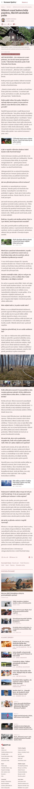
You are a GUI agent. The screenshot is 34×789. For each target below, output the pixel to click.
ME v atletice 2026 (5, 772)
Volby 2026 (3, 750)
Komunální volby (5, 760)
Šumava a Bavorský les (6, 786)
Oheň (2, 565)
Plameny (12, 565)
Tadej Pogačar (21, 756)
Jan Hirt (20, 754)
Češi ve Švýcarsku (5, 788)
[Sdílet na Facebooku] (29, 557)
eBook (4, 24)
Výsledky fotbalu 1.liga (6, 768)
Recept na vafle (21, 774)
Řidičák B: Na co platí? (23, 788)
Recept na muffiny (22, 768)
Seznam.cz (25, 2)
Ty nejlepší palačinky (23, 766)
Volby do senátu (5, 758)
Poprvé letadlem (5, 783)
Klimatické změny (20, 565)
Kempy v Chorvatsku (6, 781)
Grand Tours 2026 (22, 760)
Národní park (15, 563)
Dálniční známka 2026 (23, 783)
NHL (2, 776)
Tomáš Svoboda (11, 19)
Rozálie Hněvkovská (19, 686)
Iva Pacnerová (21, 647)
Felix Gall (20, 758)
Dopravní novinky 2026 (23, 786)
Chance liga (4, 766)
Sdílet (10, 24)
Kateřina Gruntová (23, 667)
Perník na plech (21, 776)
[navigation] (2, 2)
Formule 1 (3, 774)
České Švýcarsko (24, 563)
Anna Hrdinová (21, 657)
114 (15, 24)
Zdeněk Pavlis (21, 696)
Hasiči (7, 565)
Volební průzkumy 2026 (6, 752)
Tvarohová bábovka (22, 772)
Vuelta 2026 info (22, 750)
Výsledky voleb (4, 754)
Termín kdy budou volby (6, 756)
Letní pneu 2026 (22, 781)
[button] (17, 36)
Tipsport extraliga (5, 770)
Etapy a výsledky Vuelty (23, 752)
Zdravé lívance (21, 770)
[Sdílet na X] (32, 557)
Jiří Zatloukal (21, 676)
